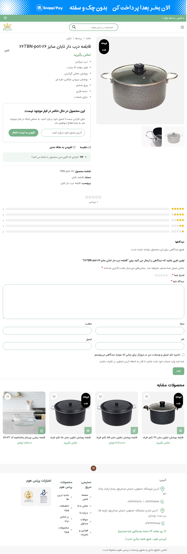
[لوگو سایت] (7, 27)
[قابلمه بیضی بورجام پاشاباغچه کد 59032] (24, 413)
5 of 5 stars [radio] (155, 275)
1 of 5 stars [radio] (166, 275)
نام (182, 339)
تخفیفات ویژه (64, 508)
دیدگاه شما (177, 281)
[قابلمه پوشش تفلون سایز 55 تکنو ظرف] (116, 413)
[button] (134, 430)
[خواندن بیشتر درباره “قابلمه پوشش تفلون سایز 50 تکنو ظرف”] (88, 430)
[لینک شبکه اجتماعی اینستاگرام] (5, 18)
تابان (69, 38)
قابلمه (81, 177)
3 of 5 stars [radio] (161, 275)
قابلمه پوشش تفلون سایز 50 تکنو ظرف (70, 438)
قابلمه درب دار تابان (71, 183)
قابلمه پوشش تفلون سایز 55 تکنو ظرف (116, 438)
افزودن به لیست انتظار (23, 133)
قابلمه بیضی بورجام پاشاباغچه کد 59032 (24, 438)
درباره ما (84, 513)
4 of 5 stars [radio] (158, 275)
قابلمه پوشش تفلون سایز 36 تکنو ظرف (163, 438)
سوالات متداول (84, 522)
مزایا (182, 324)
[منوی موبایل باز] (182, 27)
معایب (88, 324)
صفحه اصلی (84, 497)
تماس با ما (82, 506)
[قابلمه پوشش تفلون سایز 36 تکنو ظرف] (163, 413)
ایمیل (89, 339)
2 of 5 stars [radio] (164, 275)
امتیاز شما (178, 275)
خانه (88, 38)
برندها (78, 38)
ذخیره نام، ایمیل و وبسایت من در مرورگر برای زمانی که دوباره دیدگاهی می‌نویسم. (137, 355)
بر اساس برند (64, 519)
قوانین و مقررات (83, 532)
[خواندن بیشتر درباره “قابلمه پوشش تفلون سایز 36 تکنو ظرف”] (180, 430)
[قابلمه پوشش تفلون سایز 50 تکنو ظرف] (70, 413)
